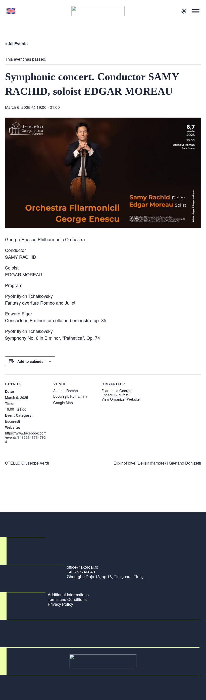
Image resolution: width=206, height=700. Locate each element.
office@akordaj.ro (82, 567)
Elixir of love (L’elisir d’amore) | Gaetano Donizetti (157, 463)
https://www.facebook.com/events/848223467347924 (25, 437)
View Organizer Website (120, 399)
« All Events (16, 43)
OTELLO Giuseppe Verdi (27, 463)
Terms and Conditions (67, 599)
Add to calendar (31, 361)
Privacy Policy (60, 604)
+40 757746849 (81, 572)
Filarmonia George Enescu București (116, 392)
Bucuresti (12, 421)
